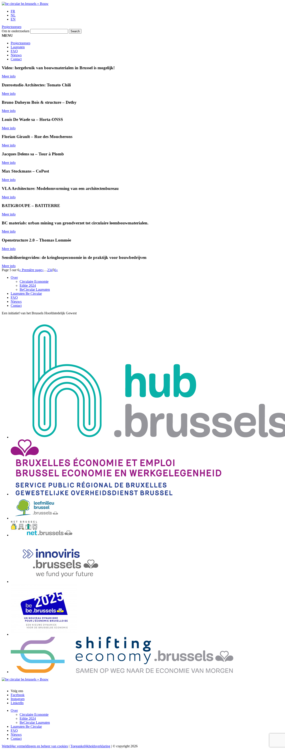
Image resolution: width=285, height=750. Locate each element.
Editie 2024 (28, 285)
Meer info (9, 76)
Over (14, 277)
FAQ (14, 51)
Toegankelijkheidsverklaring (90, 746)
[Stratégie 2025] (44, 634)
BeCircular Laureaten (35, 289)
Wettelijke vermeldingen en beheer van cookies (35, 746)
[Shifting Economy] (122, 672)
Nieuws (16, 55)
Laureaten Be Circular (26, 293)
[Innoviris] (66, 581)
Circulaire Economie (34, 281)
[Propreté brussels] (44, 535)
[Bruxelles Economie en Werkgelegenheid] (116, 494)
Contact (16, 59)
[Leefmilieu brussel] (37, 518)
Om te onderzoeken (15, 31)
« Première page (30, 270)
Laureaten (18, 47)
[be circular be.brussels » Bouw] (25, 4)
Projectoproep (11, 27)
